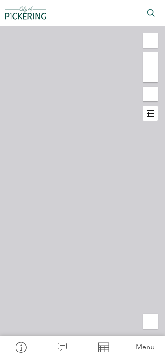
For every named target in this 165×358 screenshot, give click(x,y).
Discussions (61, 347)
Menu (145, 346)
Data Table (103, 347)
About (20, 347)
